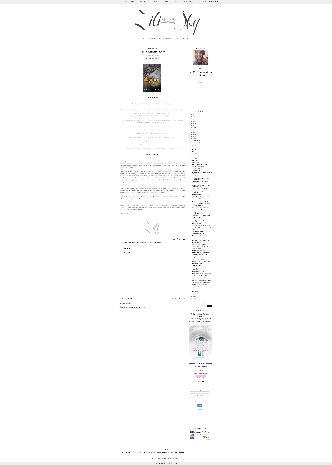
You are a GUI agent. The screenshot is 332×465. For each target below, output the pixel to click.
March (193, 160)
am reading (140, 452)
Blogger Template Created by (166, 463)
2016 (192, 136)
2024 (192, 119)
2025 (192, 117)
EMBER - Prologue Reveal (198, 278)
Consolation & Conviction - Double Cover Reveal (200, 178)
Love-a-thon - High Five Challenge (200, 199)
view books (208, 439)
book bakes (148, 452)
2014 (192, 296)
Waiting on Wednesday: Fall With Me (201, 189)
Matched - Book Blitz (197, 223)
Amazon (148, 154)
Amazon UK (155, 154)
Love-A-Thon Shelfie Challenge (200, 201)
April (193, 158)
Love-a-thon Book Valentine (199, 205)
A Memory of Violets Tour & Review (201, 215)
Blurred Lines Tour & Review (199, 271)
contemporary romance (135, 242)
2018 (192, 132)
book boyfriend (126, 242)
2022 (192, 123)
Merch (156, 1)
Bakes (165, 1)
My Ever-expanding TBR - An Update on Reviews (202, 173)
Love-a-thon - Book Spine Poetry (200, 207)
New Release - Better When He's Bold (201, 282)
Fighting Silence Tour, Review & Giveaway (200, 191)
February (194, 162)
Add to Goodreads (152, 97)
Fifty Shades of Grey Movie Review (201, 225)
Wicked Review (196, 238)
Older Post (177, 298)
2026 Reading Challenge (199, 432)
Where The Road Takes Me (199, 244)
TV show (133, 452)
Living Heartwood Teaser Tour (199, 257)
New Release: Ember (197, 218)
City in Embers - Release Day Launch (201, 273)
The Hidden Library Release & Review (201, 176)
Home (118, 1)
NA (148, 242)
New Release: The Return (198, 231)
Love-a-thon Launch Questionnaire (201, 210)
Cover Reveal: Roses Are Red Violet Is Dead (201, 228)
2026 (192, 114)
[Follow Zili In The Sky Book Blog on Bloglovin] (200, 374)
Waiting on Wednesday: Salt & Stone (201, 280)
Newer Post (127, 298)
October (194, 145)
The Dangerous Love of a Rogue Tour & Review (201, 268)
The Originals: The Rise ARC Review (201, 276)
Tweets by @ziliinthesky (200, 366)
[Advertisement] (152, 283)
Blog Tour (124, 452)
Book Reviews (129, 1)
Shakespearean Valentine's (199, 236)
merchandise (171, 452)
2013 (192, 299)
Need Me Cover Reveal (198, 166)
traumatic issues (157, 242)
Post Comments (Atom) (130, 303)
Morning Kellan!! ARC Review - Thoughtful (199, 212)
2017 (192, 134)
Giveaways (188, 1)
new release (179, 452)
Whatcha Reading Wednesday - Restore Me (201, 315)
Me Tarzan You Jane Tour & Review (201, 240)
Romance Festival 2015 (198, 263)
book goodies (154, 452)
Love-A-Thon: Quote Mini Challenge (201, 203)
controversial (144, 242)
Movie (129, 452)
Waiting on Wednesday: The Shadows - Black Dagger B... (202, 247)
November (195, 143)
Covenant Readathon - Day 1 (199, 254)
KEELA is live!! (195, 291)
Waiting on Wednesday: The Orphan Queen (201, 220)
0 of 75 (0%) (206, 437)
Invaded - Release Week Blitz (199, 284)
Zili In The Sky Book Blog (162, 458)
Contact (176, 1)
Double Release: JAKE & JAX (199, 259)
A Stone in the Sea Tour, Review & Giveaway (200, 182)
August (194, 149)
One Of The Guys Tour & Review (200, 196)
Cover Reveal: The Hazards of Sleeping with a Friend (202, 169)
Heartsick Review (196, 265)
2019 (192, 130)
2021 (192, 125)
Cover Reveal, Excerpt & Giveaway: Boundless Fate (201, 185)
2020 (192, 128)
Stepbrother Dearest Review (199, 164)
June (193, 154)
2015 (192, 139)
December (195, 140)
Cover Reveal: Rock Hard (198, 250)
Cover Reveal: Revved (197, 194)
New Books (144, 1)
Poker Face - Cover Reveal (198, 287)
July (193, 151)
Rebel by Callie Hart (197, 242)
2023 (192, 121)
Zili (196, 434)
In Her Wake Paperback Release (200, 252)
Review (151, 242)
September (195, 147)
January (194, 294)
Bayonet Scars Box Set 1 (198, 233)
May (193, 156)
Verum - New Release (197, 289)
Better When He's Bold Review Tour (201, 261)
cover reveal (162, 452)
